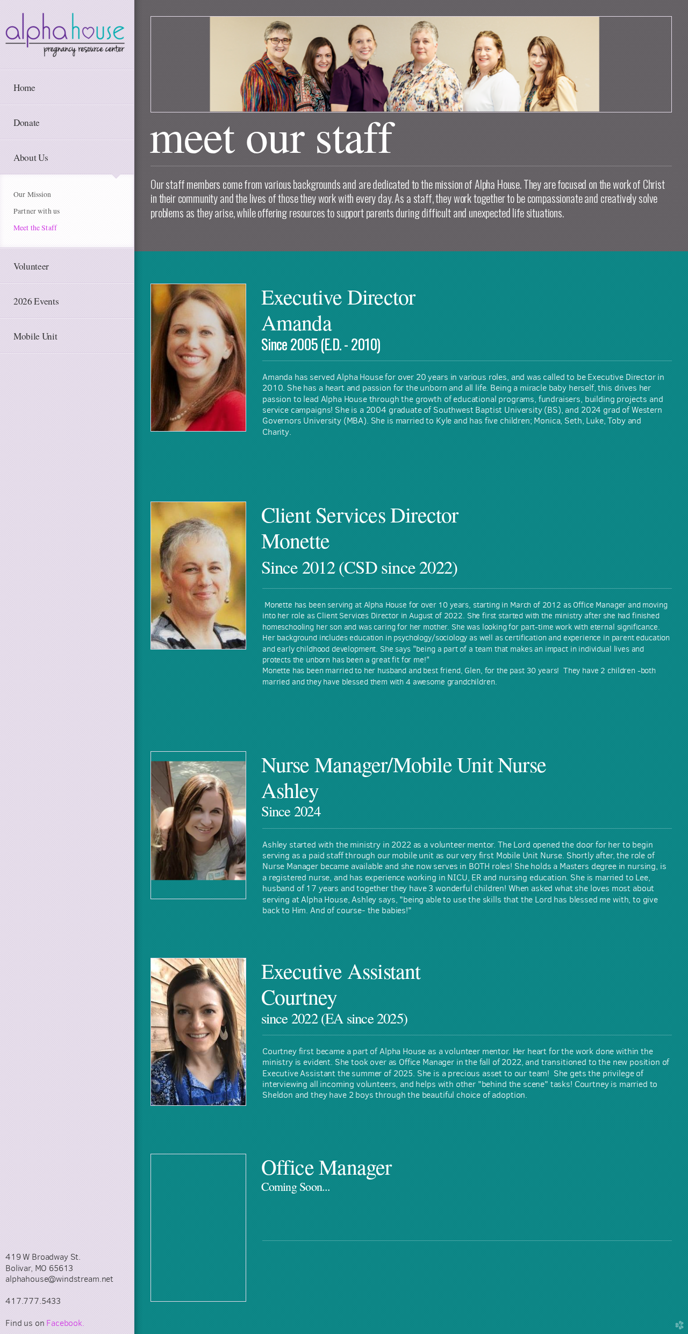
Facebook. (65, 1323)
